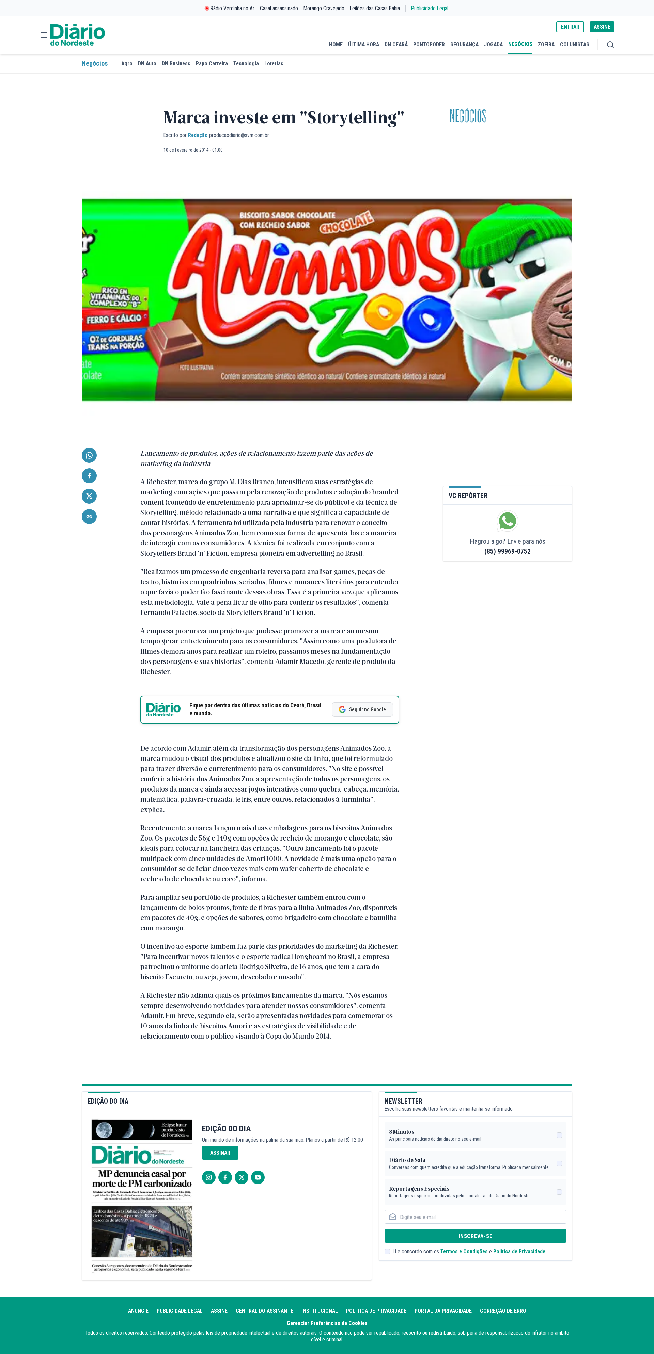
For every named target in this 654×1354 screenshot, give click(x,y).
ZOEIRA (546, 44)
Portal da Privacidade (443, 1311)
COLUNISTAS (574, 44)
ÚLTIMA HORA (363, 44)
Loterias (273, 63)
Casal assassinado (279, 8)
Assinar (220, 1152)
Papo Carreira (212, 63)
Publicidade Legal (429, 8)
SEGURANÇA (464, 44)
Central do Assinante (264, 1311)
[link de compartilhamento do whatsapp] (89, 455)
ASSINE (602, 26)
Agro (127, 63)
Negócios (95, 63)
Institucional (319, 1311)
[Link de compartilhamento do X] (89, 496)
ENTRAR (570, 26)
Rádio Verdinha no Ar (232, 8)
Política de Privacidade (519, 1251)
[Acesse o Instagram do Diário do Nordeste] (209, 1177)
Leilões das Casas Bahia (375, 8)
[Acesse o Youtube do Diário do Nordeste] (258, 1177)
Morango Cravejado (323, 8)
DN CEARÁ (396, 44)
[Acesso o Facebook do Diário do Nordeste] (225, 1177)
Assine (219, 1311)
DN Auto (147, 63)
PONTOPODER (429, 44)
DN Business (176, 63)
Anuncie (138, 1311)
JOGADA (493, 44)
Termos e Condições (464, 1251)
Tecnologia (246, 63)
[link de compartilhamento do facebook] (89, 475)
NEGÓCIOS (520, 44)
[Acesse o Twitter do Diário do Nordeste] (241, 1177)
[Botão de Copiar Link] (89, 516)
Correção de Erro (503, 1311)
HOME (336, 44)
